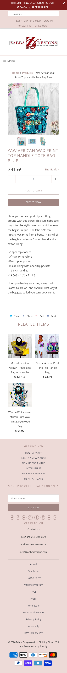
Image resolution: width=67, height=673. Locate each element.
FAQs (33, 591)
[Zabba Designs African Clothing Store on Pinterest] (30, 517)
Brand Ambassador (34, 612)
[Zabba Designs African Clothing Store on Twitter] (12, 517)
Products (27, 72)
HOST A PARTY (33, 452)
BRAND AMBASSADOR (33, 458)
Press (33, 598)
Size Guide (51, 169)
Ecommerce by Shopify (35, 646)
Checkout (42, 25)
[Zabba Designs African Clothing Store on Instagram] (43, 517)
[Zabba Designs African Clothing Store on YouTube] (24, 517)
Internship (33, 626)
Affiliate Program (33, 584)
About (33, 564)
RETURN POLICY (33, 633)
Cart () (26, 25)
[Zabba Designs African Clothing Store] (33, 43)
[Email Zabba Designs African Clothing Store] (55, 517)
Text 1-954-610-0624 (27, 20)
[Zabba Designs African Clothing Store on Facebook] (18, 517)
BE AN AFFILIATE (33, 478)
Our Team (33, 571)
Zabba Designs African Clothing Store (34, 642)
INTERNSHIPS (33, 468)
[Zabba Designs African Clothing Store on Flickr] (49, 517)
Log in (48, 20)
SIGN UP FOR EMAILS (34, 463)
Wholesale (34, 605)
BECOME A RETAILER (33, 473)
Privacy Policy (33, 619)
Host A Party (34, 578)
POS (56, 642)
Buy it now (33, 202)
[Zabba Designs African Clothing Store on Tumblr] (36, 517)
